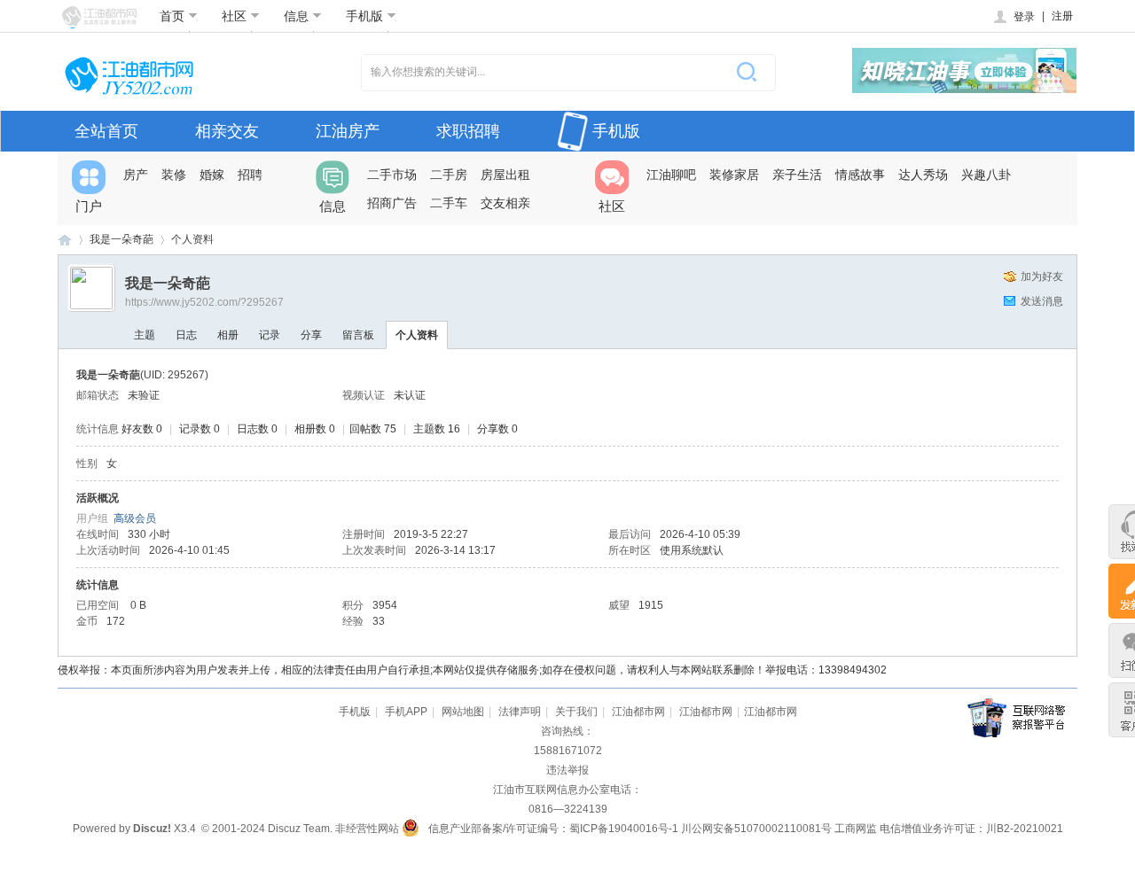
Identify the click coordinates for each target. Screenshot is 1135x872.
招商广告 (392, 203)
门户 (88, 206)
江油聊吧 (671, 174)
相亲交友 (227, 131)
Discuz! (152, 828)
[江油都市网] (99, 17)
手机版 (364, 16)
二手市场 (392, 174)
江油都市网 (65, 240)
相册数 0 (314, 429)
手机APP (406, 711)
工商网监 (855, 828)
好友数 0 (141, 429)
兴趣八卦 (986, 174)
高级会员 (135, 518)
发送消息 (1042, 301)
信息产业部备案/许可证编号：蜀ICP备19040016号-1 (553, 828)
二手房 (448, 174)
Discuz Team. (300, 828)
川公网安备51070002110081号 (756, 828)
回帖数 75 (372, 429)
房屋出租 (505, 174)
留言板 (358, 335)
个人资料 (416, 335)
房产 (135, 174)
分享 (311, 335)
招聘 (250, 174)
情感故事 (860, 174)
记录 (269, 335)
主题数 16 (436, 429)
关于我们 (576, 711)
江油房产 (348, 131)
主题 (144, 335)
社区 (234, 16)
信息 (296, 16)
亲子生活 (797, 174)
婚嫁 (212, 174)
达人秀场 (923, 174)
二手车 (448, 203)
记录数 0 (199, 429)
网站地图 (463, 711)
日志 (186, 335)
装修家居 (734, 174)
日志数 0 (257, 429)
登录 (1024, 17)
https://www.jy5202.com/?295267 (204, 302)
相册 (228, 335)
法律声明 (519, 711)
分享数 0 (497, 429)
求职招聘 (468, 131)
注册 (1062, 16)
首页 (172, 16)
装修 (173, 174)
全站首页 (106, 131)
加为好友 (1042, 276)
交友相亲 (505, 203)
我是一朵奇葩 (121, 239)
